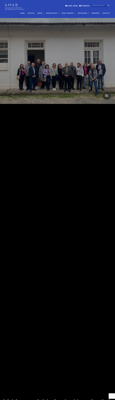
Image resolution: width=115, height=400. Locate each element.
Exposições (82, 13)
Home (22, 13)
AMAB (39, 13)
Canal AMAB (72, 6)
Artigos (31, 13)
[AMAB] (21, 7)
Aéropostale (51, 13)
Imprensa (95, 13)
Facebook (85, 6)
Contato (106, 13)
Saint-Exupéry (68, 13)
